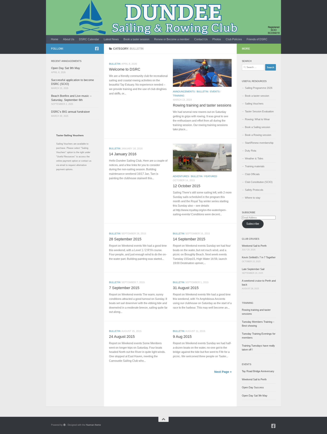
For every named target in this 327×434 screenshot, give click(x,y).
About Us (68, 39)
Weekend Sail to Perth (254, 245)
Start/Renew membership (259, 142)
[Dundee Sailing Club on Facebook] (97, 49)
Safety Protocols (254, 189)
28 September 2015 (125, 239)
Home (54, 39)
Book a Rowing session (258, 134)
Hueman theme (93, 425)
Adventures (181, 176)
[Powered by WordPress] (64, 425)
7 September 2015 (124, 288)
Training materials (254, 166)
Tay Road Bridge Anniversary (258, 371)
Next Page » (223, 371)
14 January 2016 (122, 154)
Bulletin (114, 63)
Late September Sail (253, 269)
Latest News (111, 39)
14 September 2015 (189, 239)
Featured (210, 176)
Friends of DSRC (257, 39)
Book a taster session (136, 39)
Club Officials (252, 174)
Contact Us (201, 39)
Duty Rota (250, 150)
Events (215, 91)
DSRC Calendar (89, 39)
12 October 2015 (186, 186)
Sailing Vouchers (254, 103)
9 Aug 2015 (182, 336)
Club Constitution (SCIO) (258, 182)
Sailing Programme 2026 (258, 87)
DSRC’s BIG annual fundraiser (70, 111)
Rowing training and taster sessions (202, 105)
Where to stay (252, 197)
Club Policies (234, 39)
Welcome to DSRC (124, 69)
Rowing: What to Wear (257, 119)
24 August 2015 (122, 336)
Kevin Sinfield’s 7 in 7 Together (259, 257)
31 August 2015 (186, 288)
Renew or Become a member (171, 39)
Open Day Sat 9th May (65, 68)
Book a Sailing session (257, 127)
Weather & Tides (254, 158)
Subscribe (252, 223)
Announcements (184, 91)
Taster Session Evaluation (259, 111)
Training (178, 95)
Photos (216, 39)
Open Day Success (253, 387)
